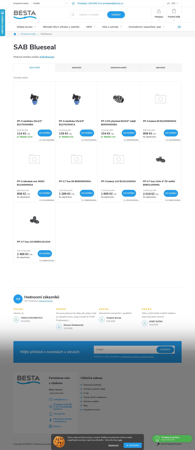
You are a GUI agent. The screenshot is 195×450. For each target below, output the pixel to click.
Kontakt (36, 3)
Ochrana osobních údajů (94, 389)
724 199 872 (59, 414)
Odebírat (165, 349)
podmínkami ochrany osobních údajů (137, 356)
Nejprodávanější (118, 68)
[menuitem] (26, 27)
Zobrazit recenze (46, 301)
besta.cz (57, 426)
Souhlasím (134, 445)
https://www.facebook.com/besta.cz (62, 420)
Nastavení (113, 445)
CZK (173, 3)
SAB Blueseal (47, 57)
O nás (86, 393)
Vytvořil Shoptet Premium (171, 444)
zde (120, 440)
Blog (86, 405)
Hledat (116, 14)
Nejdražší (76, 68)
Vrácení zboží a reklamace (95, 397)
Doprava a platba (91, 401)
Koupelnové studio (21, 3)
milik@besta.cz (60, 399)
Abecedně (160, 68)
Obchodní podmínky (92, 385)
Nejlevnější (34, 68)
